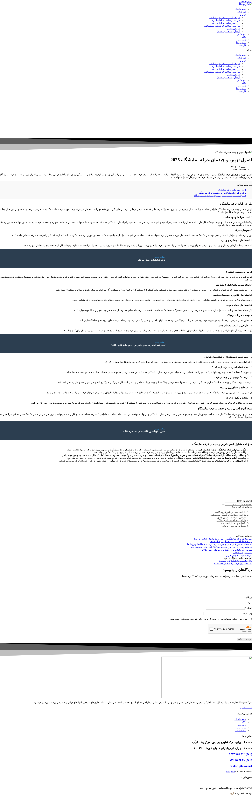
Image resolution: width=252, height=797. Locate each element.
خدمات (242, 15)
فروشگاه (241, 12)
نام (249, 602)
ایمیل (248, 608)
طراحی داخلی (233, 28)
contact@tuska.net (241, 765)
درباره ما (242, 39)
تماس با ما (241, 42)
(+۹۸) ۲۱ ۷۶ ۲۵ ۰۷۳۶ (240, 759)
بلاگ (244, 37)
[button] (126, 50)
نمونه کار (242, 34)
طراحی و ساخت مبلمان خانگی (225, 23)
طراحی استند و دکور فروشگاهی (224, 17)
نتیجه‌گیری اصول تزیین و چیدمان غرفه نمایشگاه (222, 193)
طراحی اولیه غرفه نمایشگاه (231, 190)
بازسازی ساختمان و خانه (234, 526)
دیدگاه (248, 597)
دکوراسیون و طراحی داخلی (233, 523)
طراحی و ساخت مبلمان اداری (225, 20)
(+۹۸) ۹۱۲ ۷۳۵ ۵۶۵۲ (240, 754)
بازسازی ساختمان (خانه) (228, 31)
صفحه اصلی (240, 9)
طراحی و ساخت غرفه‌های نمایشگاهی (222, 26)
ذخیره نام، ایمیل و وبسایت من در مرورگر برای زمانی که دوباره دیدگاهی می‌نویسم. (209, 619)
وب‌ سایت (247, 613)
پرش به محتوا (245, 1)
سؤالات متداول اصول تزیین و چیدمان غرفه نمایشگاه (220, 195)
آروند (231, 793)
